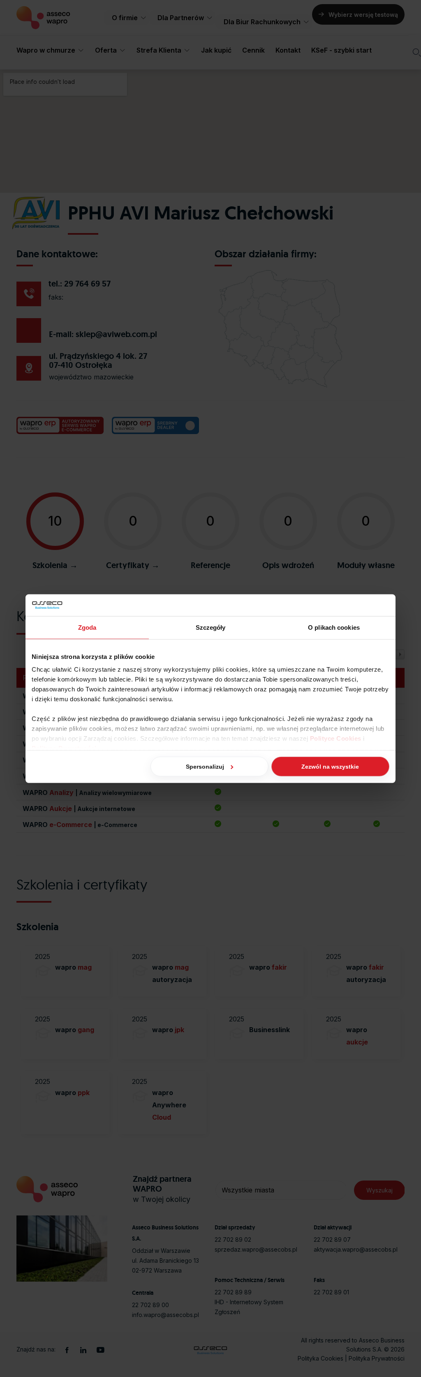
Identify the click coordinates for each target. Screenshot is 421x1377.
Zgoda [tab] (87, 627)
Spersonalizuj (205, 766)
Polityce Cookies (335, 738)
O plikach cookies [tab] (334, 627)
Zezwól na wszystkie (330, 766)
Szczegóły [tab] (211, 627)
